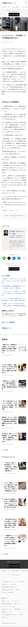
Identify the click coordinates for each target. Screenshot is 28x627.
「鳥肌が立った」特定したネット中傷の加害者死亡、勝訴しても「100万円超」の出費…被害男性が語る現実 (9, 385)
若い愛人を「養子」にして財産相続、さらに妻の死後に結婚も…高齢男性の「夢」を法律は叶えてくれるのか (9, 437)
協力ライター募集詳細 (8, 322)
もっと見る (5, 450)
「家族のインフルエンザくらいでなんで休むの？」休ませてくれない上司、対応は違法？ (14, 281)
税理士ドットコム (5, 601)
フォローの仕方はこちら (14, 11)
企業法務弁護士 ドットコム (19, 609)
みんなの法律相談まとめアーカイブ (9, 614)
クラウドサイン (15, 601)
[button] (24, 258)
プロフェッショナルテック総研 (8, 606)
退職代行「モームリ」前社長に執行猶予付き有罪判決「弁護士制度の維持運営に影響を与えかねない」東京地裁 (9, 421)
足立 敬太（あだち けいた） (16, 232)
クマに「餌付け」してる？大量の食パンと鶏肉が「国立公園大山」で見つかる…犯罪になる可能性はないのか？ (10, 487)
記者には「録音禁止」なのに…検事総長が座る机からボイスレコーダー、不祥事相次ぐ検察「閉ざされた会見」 (10, 503)
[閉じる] (26, 10)
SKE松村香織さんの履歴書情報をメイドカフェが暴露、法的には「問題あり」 (14, 287)
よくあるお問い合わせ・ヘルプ (8, 581)
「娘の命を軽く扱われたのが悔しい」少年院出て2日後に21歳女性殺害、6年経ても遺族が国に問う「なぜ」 (10, 523)
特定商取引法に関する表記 (7, 589)
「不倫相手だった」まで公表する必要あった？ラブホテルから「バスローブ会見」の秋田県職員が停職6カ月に (10, 540)
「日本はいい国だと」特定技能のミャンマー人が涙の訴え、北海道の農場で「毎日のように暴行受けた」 (10, 467)
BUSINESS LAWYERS (6, 603)
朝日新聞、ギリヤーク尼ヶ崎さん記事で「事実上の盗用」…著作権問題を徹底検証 (14, 304)
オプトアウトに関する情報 (7, 592)
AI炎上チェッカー (5, 617)
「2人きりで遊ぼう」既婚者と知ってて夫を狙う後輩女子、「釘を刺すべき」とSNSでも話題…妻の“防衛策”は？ (9, 368)
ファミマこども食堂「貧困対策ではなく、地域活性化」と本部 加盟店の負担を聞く (14, 299)
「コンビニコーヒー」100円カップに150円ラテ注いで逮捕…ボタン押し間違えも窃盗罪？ (14, 293)
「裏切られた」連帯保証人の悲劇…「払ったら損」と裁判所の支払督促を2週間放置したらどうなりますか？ (9, 348)
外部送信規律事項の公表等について (9, 587)
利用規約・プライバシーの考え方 (9, 584)
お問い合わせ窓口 (21, 581)
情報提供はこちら (7, 328)
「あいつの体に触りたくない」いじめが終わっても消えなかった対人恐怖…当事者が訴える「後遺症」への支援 (9, 405)
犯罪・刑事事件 (15, 7)
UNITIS (20, 614)
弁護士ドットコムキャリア (19, 603)
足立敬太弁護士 (16, 91)
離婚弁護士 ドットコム (6, 611)
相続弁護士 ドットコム (6, 609)
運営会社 (17, 589)
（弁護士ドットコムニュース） (10, 210)
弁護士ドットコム (6, 7)
